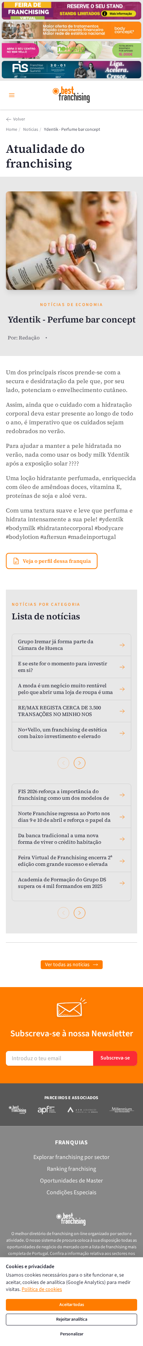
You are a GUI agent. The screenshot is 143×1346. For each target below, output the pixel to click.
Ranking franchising (71, 1169)
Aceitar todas (71, 1305)
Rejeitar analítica (71, 1319)
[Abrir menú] (12, 95)
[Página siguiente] (79, 763)
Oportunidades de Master (71, 1181)
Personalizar (71, 1334)
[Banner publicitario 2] (71, 30)
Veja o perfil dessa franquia (57, 561)
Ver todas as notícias (67, 964)
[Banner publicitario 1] (71, 10)
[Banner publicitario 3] (71, 50)
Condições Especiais (71, 1192)
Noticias (30, 130)
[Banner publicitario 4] (71, 70)
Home (11, 130)
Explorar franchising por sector (71, 1157)
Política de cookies (42, 1289)
